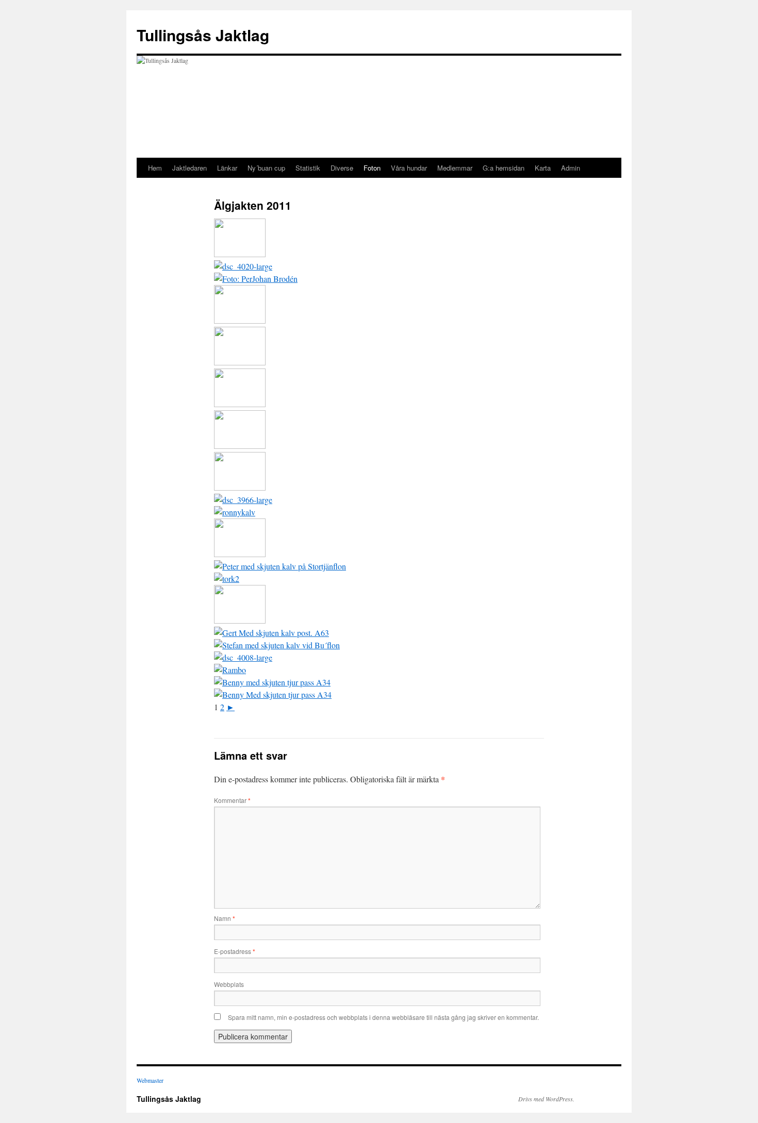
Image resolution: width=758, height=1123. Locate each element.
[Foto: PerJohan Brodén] (243, 266)
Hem (155, 168)
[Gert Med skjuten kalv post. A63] (271, 632)
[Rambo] (230, 669)
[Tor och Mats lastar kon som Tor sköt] (226, 578)
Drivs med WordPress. (546, 1099)
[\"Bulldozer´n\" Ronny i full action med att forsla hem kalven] (240, 487)
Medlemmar (454, 168)
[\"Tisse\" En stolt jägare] (240, 403)
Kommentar (232, 800)
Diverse (342, 168)
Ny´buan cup (266, 168)
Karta (543, 168)
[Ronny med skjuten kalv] (234, 512)
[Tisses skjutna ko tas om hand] (240, 445)
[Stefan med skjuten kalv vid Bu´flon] (277, 645)
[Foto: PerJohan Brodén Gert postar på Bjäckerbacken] (256, 278)
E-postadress (234, 951)
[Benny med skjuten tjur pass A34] (272, 682)
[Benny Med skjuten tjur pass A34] (273, 694)
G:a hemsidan (503, 168)
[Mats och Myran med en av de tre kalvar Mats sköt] (240, 253)
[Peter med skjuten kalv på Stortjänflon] (280, 566)
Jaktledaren (189, 168)
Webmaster (150, 1080)
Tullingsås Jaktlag (203, 35)
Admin (570, 168)
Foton (372, 168)
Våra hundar (409, 168)
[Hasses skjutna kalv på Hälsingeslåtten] (240, 362)
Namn (224, 918)
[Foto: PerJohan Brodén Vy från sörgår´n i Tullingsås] (243, 499)
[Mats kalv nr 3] (240, 553)
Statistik (307, 168)
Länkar (227, 168)
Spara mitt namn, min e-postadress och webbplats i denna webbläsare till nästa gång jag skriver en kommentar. (383, 1017)
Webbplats (229, 984)
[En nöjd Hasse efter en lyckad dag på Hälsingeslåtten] (240, 320)
